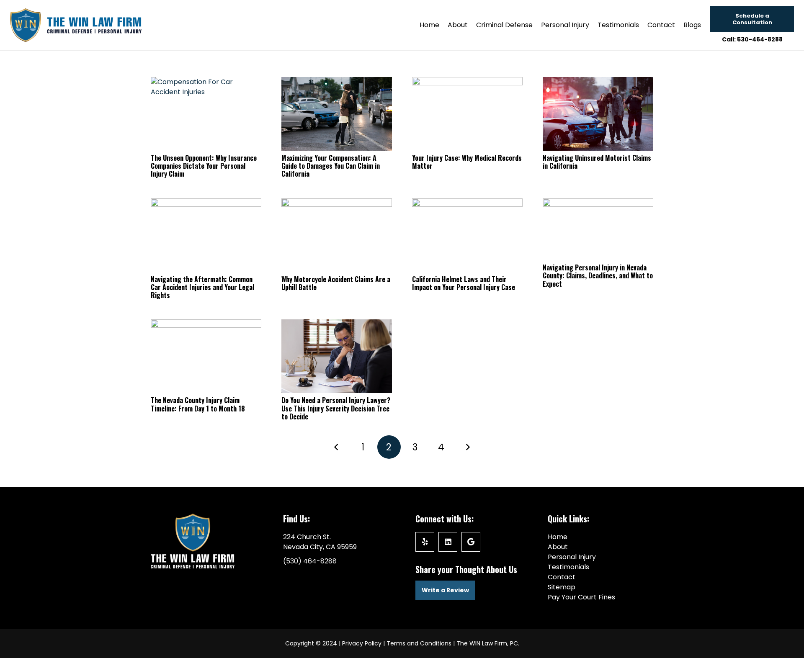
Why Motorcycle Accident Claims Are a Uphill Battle (335, 283)
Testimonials (568, 567)
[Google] (470, 542)
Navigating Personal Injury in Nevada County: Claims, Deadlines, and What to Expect (598, 275)
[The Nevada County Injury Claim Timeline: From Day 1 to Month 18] (206, 356)
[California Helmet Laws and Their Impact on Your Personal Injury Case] (467, 235)
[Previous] (336, 447)
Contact (561, 577)
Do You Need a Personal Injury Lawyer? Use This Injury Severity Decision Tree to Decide (335, 408)
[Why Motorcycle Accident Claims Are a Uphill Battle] (336, 235)
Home (557, 537)
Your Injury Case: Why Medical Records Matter (467, 162)
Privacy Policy (361, 643)
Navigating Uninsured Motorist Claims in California (597, 162)
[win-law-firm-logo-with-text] (76, 25)
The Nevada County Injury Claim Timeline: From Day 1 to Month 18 (198, 404)
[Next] (467, 447)
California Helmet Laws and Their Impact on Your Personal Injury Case (463, 283)
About (558, 547)
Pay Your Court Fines (581, 597)
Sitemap (561, 587)
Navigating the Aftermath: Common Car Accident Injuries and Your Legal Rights (202, 287)
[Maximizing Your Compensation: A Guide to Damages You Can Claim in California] (336, 114)
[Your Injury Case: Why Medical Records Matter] (467, 114)
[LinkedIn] (447, 542)
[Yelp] (424, 542)
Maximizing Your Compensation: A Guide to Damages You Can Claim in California (330, 166)
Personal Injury (572, 557)
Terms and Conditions (419, 643)
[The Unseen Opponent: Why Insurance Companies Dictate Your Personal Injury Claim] (206, 114)
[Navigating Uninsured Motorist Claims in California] (598, 114)
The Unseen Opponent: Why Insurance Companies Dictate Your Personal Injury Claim (204, 166)
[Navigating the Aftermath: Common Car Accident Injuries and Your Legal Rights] (206, 235)
